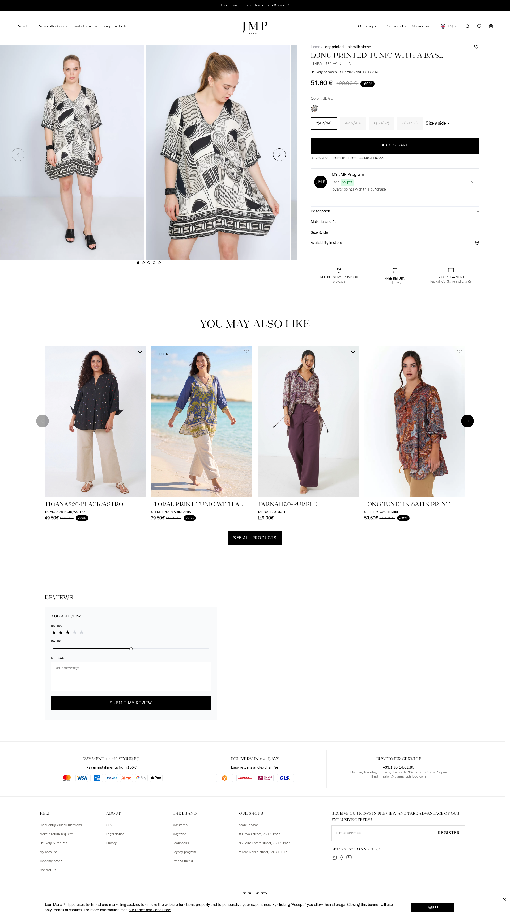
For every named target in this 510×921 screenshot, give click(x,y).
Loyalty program (184, 852)
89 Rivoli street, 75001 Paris (259, 834)
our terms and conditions (150, 910)
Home (315, 47)
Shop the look (114, 26)
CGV (109, 825)
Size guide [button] (319, 233)
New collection (51, 26)
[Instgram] (334, 857)
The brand (394, 26)
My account (48, 852)
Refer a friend (183, 861)
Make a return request (56, 834)
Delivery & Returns (53, 843)
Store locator (248, 825)
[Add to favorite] (476, 49)
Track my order (51, 861)
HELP (45, 813)
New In (24, 26)
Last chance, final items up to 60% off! (255, 5)
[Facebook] (341, 857)
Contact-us (48, 870)
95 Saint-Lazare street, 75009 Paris (264, 843)
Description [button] (320, 211)
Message (58, 658)
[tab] (395, 212)
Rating (57, 626)
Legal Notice (115, 834)
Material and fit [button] (323, 222)
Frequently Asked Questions (61, 825)
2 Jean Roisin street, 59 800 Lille (263, 852)
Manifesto (180, 825)
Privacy (111, 843)
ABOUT (113, 813)
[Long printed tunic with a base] (315, 109)
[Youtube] (349, 857)
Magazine (179, 834)
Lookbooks (181, 843)
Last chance (83, 26)
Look (163, 354)
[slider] (131, 648)
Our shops (367, 26)
